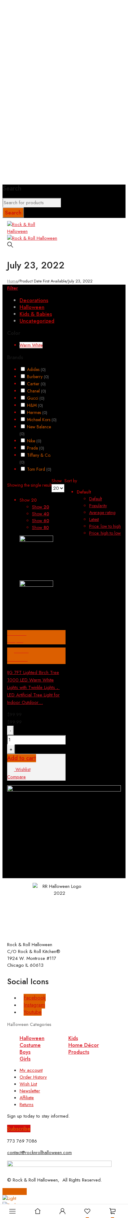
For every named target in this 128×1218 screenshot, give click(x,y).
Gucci (35, 398)
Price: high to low (105, 533)
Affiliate (27, 1097)
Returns (27, 1104)
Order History (33, 1077)
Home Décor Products (83, 1048)
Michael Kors (42, 419)
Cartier (36, 384)
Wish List (28, 1084)
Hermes (37, 412)
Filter (12, 288)
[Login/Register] (62, 1211)
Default (95, 499)
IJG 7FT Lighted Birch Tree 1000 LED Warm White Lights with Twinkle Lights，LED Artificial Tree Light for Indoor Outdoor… (33, 687)
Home (12, 281)
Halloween (32, 307)
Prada (35, 448)
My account (31, 1070)
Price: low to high (105, 526)
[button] (18, 1128)
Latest (94, 519)
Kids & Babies (36, 314)
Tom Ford (39, 469)
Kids (73, 1038)
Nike (34, 441)
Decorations (34, 300)
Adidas (36, 369)
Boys (25, 1052)
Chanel (36, 391)
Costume (30, 1045)
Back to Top (14, 1191)
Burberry (38, 376)
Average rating (102, 512)
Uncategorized (37, 321)
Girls (25, 1058)
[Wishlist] (87, 1211)
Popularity (98, 506)
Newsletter (30, 1090)
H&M (35, 405)
